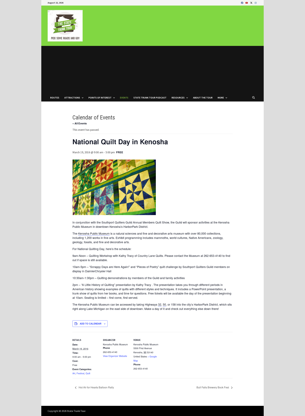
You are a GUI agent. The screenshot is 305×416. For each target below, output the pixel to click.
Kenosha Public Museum (94, 233)
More (221, 97)
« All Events (79, 123)
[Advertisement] (152, 69)
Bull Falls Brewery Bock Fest (213, 387)
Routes (54, 97)
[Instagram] (255, 2)
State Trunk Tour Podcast (149, 97)
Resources (178, 97)
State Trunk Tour (76, 411)
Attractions (72, 97)
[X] (251, 2)
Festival (80, 373)
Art (73, 373)
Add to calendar (90, 323)
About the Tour (203, 97)
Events (124, 97)
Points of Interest (100, 97)
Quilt (88, 373)
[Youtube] (247, 2)
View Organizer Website (115, 356)
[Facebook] (242, 2)
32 (159, 304)
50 (164, 304)
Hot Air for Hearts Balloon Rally (96, 387)
